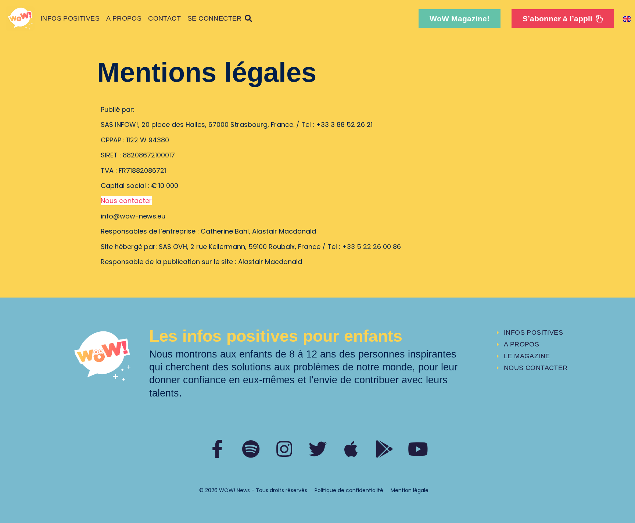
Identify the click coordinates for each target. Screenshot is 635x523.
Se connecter (214, 18)
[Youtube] (418, 449)
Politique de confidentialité (349, 490)
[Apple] (351, 449)
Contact (164, 18)
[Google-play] (385, 449)
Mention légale (409, 490)
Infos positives (70, 18)
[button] (460, 18)
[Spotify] (251, 449)
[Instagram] (284, 449)
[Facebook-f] (217, 449)
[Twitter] (318, 449)
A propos (123, 18)
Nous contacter (126, 200)
